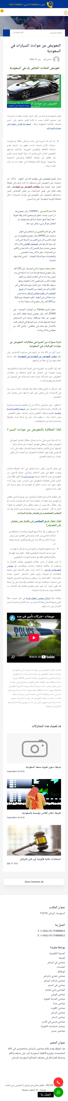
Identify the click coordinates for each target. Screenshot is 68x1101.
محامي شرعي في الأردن (53, 1022)
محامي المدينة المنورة (54, 999)
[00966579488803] (58, 1082)
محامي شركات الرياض (54, 981)
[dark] (16, 12)
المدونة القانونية (57, 953)
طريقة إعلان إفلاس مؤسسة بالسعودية (41, 813)
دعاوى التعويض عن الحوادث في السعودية (37, 357)
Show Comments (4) (34, 882)
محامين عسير (58, 1031)
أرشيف (62, 958)
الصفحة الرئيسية (56, 33)
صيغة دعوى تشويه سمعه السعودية (43, 767)
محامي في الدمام (56, 985)
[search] (21, 12)
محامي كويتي (58, 994)
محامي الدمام (58, 1017)
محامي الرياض (58, 1013)
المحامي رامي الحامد (55, 990)
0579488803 (33, 4)
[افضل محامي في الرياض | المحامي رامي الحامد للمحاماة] (66, 12)
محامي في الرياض (56, 962)
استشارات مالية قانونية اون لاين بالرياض (40, 859)
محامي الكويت (58, 1008)
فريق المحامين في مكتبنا (44, 179)
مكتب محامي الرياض (35, 293)
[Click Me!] (58, 1092)
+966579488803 (16, 4)
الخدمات (61, 967)
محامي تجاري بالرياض (54, 976)
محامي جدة (59, 1003)
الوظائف (61, 971)
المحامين (39, 521)
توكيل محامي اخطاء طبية (38, 598)
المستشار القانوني (30, 244)
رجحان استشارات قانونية (53, 1026)
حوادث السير (28, 477)
